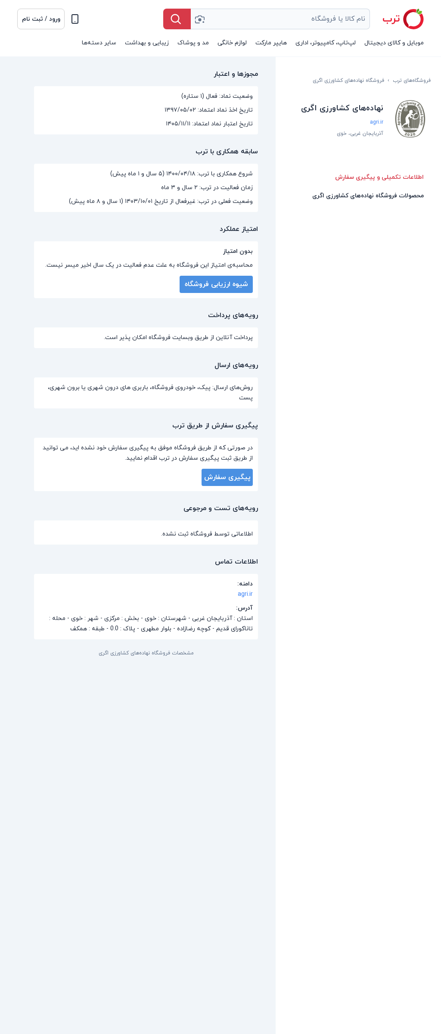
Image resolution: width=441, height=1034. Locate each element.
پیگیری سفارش (227, 477)
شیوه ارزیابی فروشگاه (216, 284)
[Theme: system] (75, 19)
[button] (41, 19)
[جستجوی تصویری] (199, 19)
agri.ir (376, 122)
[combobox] (280, 19)
